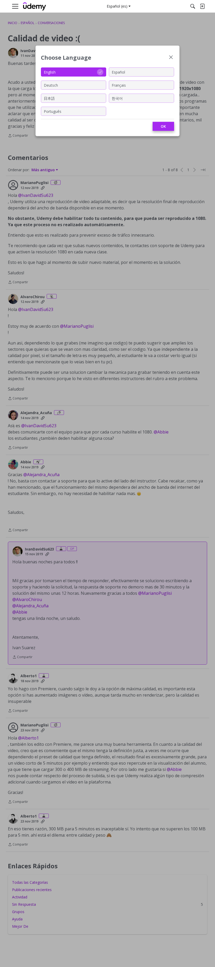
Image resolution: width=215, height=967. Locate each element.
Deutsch (51, 84)
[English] (34, 6)
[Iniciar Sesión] (202, 6)
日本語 (49, 98)
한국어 (117, 98)
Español (118, 71)
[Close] (171, 57)
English (50, 71)
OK (163, 126)
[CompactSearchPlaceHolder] (192, 6)
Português (52, 111)
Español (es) (117, 6)
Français (119, 84)
